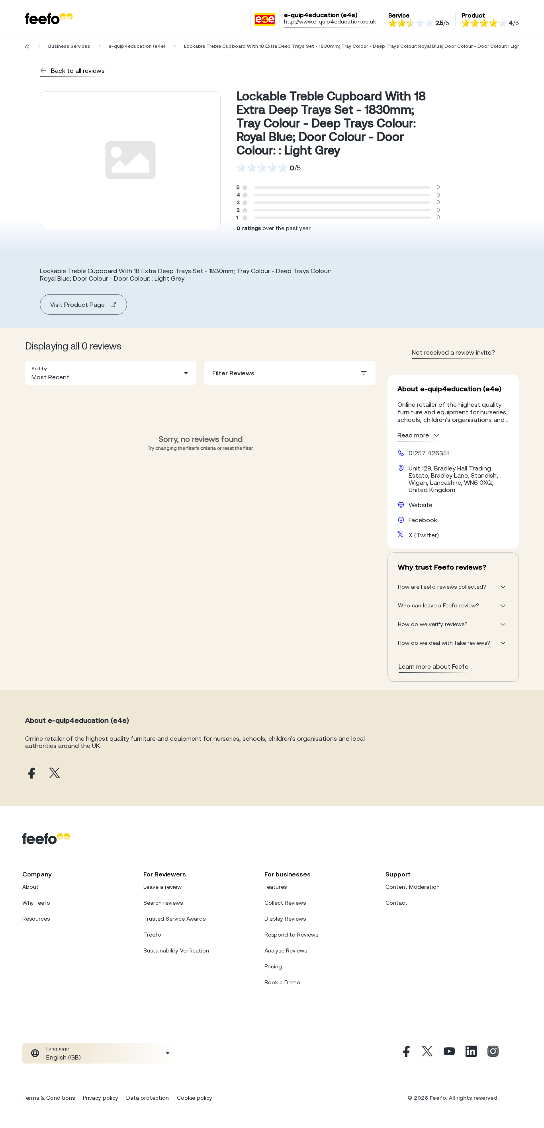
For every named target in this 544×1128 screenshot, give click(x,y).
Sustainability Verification (176, 950)
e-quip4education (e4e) (137, 46)
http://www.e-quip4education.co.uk (330, 21)
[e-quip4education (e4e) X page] (54, 773)
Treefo (152, 934)
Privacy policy (100, 1098)
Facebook (423, 519)
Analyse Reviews (285, 950)
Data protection (147, 1098)
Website (420, 504)
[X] (427, 1053)
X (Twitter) (424, 535)
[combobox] (110, 373)
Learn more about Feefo (434, 666)
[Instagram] (493, 1053)
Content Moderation (412, 887)
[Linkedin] (471, 1053)
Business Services (69, 46)
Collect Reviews (285, 903)
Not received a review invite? (453, 352)
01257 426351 (429, 453)
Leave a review (162, 887)
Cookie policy (194, 1098)
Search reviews (163, 903)
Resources (36, 918)
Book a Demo (282, 982)
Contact (396, 903)
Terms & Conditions (48, 1098)
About (30, 887)
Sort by (39, 368)
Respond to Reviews (291, 934)
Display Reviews (285, 918)
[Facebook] (405, 1053)
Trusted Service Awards (174, 918)
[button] (110, 373)
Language (57, 1049)
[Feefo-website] (49, 19)
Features (275, 887)
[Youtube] (449, 1053)
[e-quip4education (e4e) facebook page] (30, 773)
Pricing (273, 966)
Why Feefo (36, 903)
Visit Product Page (77, 304)
